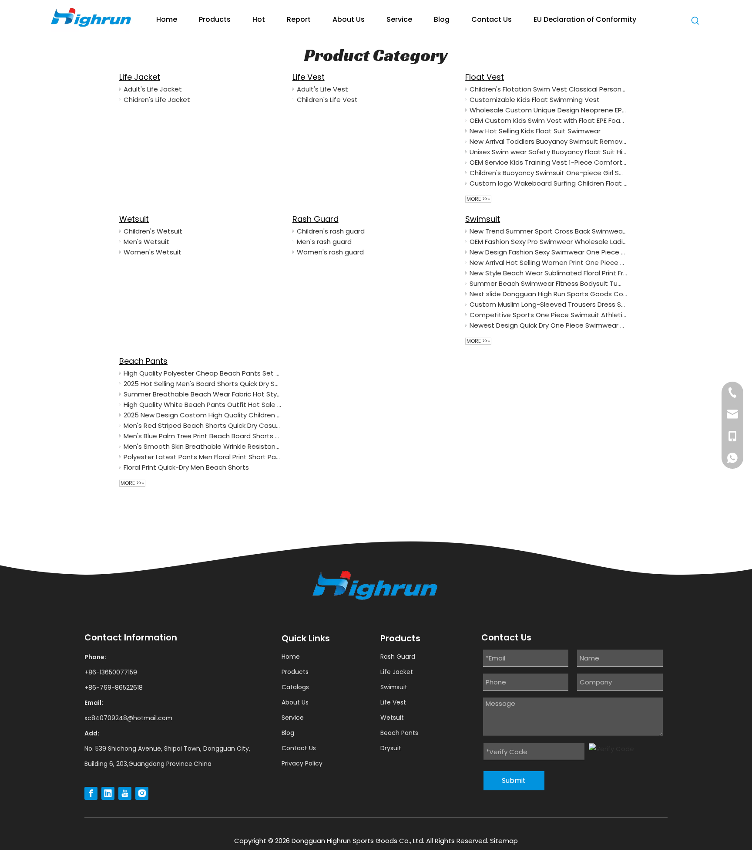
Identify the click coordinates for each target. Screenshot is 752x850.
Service (293, 717)
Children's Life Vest (327, 99)
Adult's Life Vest (322, 89)
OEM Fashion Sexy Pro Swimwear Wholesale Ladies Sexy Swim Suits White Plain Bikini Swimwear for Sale (549, 241)
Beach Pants (143, 361)
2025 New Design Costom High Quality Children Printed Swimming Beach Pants (203, 415)
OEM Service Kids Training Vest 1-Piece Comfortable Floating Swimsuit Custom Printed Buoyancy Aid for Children (549, 162)
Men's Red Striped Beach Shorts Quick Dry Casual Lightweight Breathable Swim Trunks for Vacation (203, 425)
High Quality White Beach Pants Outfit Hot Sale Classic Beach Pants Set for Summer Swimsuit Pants (203, 404)
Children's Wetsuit (153, 231)
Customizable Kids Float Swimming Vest (535, 99)
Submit (514, 780)
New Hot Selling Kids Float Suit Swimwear (535, 130)
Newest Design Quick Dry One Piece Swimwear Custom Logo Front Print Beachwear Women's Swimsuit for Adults (549, 325)
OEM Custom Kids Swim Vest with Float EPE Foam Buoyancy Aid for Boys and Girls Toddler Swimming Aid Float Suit (549, 120)
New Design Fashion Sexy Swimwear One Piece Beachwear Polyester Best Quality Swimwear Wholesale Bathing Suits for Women (549, 252)
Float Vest (484, 76)
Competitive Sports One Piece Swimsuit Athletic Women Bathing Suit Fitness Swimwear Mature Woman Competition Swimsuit (549, 314)
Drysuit (390, 748)
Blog (288, 732)
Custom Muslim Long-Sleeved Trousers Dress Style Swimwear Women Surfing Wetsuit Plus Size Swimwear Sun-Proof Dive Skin (549, 304)
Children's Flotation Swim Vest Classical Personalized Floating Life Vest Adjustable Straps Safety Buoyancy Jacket (549, 89)
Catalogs (295, 687)
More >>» (478, 199)
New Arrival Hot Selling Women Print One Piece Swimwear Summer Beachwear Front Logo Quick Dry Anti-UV (549, 262)
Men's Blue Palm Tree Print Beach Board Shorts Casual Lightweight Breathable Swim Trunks (203, 435)
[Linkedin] (107, 793)
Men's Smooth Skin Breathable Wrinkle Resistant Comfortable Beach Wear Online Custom (203, 446)
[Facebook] (90, 793)
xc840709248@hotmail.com (128, 718)
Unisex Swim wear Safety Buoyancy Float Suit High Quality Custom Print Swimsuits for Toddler (549, 151)
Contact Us (299, 748)
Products (295, 671)
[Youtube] (124, 793)
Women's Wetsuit (152, 252)
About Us (295, 702)
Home (291, 656)
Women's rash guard (330, 252)
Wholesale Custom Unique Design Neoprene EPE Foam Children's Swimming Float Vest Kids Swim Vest (549, 110)
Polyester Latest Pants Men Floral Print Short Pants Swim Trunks (203, 456)
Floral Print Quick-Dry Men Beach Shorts (186, 467)
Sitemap (504, 840)
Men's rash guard (324, 241)
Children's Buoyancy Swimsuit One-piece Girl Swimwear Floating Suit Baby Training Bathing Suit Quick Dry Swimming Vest (549, 172)
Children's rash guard (331, 231)
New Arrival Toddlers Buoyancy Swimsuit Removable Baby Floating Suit (549, 141)
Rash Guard (315, 218)
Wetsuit (134, 218)
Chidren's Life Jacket (157, 99)
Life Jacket (139, 76)
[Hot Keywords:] (695, 22)
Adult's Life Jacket (153, 89)
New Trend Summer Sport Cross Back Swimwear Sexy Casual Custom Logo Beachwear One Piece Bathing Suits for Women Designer (549, 231)
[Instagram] (141, 793)
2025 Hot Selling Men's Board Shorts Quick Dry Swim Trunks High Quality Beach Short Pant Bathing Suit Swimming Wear (203, 383)
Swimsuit (482, 218)
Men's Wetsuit (146, 241)
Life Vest (308, 76)
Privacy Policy (302, 763)
